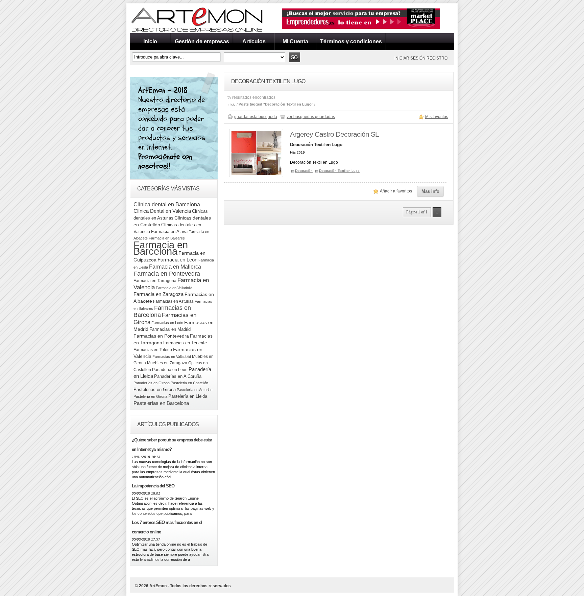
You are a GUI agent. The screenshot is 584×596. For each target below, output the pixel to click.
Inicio (150, 41)
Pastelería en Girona (150, 396)
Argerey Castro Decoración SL (334, 134)
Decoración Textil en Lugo (339, 171)
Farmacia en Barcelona (160, 248)
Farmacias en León (167, 323)
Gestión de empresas (202, 41)
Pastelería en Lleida (187, 396)
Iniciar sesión (409, 58)
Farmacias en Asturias (173, 301)
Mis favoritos (436, 116)
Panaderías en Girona (151, 383)
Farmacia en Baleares (167, 238)
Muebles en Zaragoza (167, 363)
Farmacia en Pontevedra (166, 273)
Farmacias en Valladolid (171, 356)
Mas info (430, 191)
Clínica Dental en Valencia (162, 211)
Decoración (304, 171)
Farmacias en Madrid (170, 329)
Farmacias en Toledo (152, 349)
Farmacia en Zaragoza (158, 294)
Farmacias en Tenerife (185, 342)
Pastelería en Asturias (195, 390)
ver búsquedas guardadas (311, 116)
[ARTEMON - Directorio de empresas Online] (197, 31)
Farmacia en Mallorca (175, 266)
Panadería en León (170, 369)
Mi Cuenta (295, 41)
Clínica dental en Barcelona (166, 204)
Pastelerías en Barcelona (161, 403)
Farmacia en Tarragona (154, 280)
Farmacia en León (177, 259)
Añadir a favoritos (396, 191)
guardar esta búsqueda (255, 116)
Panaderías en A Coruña (177, 376)
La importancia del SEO (153, 485)
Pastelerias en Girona (154, 389)
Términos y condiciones (351, 41)
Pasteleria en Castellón (189, 383)
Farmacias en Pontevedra (161, 336)
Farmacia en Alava (169, 231)
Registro (437, 58)
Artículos (254, 41)
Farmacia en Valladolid (174, 288)
